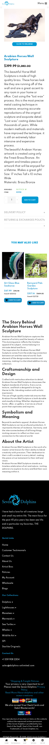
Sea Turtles (8, 624)
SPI (3, 641)
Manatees (7, 613)
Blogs (5, 589)
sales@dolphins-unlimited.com (18, 666)
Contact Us (7, 556)
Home (5, 545)
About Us (7, 561)
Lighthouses (8, 608)
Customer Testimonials (14, 550)
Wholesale (7, 583)
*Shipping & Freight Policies (24, 681)
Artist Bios (7, 567)
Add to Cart (15, 300)
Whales (6, 630)
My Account (8, 578)
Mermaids (7, 619)
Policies (6, 572)
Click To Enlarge (24, 44)
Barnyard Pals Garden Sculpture (34, 286)
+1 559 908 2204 (10, 659)
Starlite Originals (11, 647)
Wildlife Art (8, 636)
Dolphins (6, 602)
